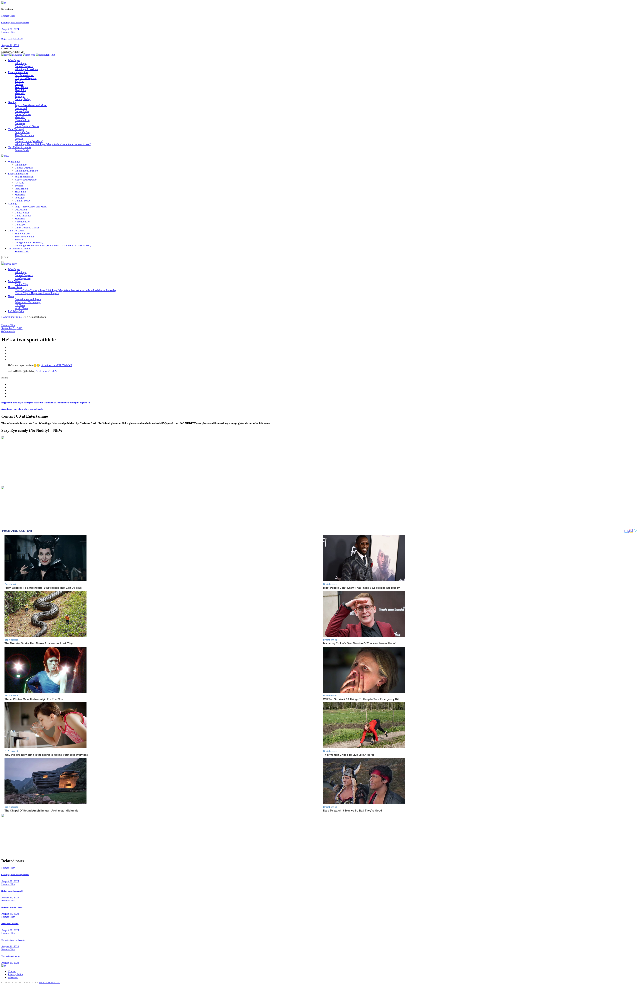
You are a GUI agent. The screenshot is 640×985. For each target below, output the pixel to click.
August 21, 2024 (10, 29)
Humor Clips (8, 15)
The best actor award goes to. (13, 940)
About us (13, 977)
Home (4, 317)
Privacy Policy (15, 974)
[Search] (2, 261)
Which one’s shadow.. (9, 924)
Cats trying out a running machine (15, 22)
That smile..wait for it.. (10, 956)
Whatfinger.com (49, 983)
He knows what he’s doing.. (12, 907)
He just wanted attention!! (12, 39)
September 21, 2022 (11, 328)
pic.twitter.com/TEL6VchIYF (56, 365)
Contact (12, 971)
